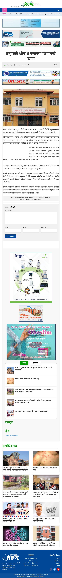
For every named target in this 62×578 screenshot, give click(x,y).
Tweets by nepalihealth (11, 435)
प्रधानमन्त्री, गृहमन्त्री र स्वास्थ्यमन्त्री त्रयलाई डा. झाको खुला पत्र (31, 411)
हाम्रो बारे (58, 563)
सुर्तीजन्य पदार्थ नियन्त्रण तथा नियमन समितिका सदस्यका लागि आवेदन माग (44, 544)
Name (7, 228)
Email (25, 228)
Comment (8, 211)
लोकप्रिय (35, 363)
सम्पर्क (58, 566)
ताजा (24, 363)
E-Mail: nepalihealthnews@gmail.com (31, 562)
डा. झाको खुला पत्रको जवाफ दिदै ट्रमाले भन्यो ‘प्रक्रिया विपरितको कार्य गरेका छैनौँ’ (33, 369)
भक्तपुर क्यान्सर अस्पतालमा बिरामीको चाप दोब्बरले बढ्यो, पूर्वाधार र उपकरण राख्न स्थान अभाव (33, 401)
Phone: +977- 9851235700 (31, 565)
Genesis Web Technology (39, 576)
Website (43, 228)
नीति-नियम (57, 561)
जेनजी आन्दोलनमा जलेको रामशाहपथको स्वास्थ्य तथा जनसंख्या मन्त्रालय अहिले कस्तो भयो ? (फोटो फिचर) (34, 390)
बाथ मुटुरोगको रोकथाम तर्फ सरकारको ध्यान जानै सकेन (44, 519)
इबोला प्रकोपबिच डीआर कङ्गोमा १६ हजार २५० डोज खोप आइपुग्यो (15, 544)
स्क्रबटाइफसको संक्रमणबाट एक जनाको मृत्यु (27, 378)
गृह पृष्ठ (58, 559)
